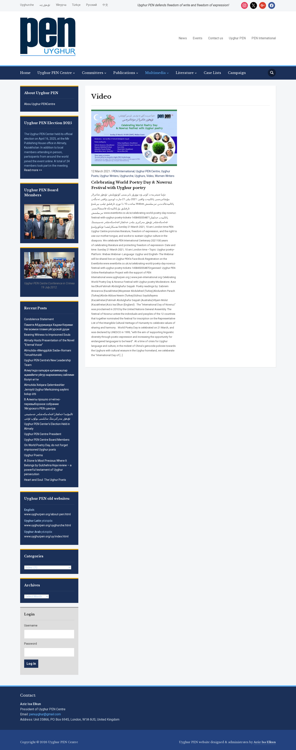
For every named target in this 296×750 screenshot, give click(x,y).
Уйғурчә (61, 4)
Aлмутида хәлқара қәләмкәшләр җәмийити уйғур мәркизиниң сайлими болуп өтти (49, 375)
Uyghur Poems (33, 455)
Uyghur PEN (237, 38)
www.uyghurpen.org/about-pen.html (47, 514)
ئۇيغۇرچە (44, 4)
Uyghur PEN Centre (54, 73)
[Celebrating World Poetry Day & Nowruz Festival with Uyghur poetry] (134, 137)
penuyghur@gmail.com (45, 714)
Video (150, 176)
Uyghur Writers (109, 176)
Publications (124, 73)
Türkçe (76, 4)
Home (25, 73)
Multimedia (155, 73)
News (183, 38)
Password (30, 643)
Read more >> (33, 170)
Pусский (91, 4)
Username (30, 625)
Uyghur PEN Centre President (42, 434)
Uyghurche (27, 4)
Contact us (215, 38)
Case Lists (212, 73)
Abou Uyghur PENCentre (39, 104)
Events (197, 38)
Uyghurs (140, 176)
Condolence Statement (39, 319)
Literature (185, 73)
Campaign (237, 73)
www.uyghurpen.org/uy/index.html (46, 536)
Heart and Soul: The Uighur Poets (45, 479)
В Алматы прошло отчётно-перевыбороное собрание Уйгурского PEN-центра (42, 404)
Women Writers (164, 176)
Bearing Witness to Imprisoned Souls (47, 334)
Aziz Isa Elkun (265, 742)
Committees (92, 73)
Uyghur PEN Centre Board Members (46, 439)
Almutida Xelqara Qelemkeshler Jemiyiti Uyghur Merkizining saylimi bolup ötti (46, 389)
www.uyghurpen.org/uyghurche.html (47, 525)
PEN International (263, 38)
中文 (105, 4)
